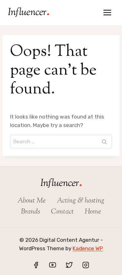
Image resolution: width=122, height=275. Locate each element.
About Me (32, 201)
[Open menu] (107, 12)
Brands (30, 212)
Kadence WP (88, 248)
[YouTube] (52, 265)
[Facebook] (36, 265)
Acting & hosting (80, 201)
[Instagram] (86, 265)
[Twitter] (69, 265)
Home (93, 212)
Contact (62, 212)
